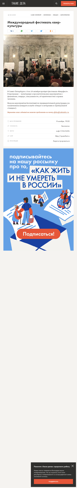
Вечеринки (47, 15)
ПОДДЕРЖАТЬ (53, 481)
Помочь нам (68, 3)
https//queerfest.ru (62, 136)
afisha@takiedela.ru (61, 112)
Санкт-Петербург (36, 15)
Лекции (56, 15)
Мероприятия (65, 15)
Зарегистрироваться (61, 141)
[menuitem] (3, 3)
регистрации (61, 103)
